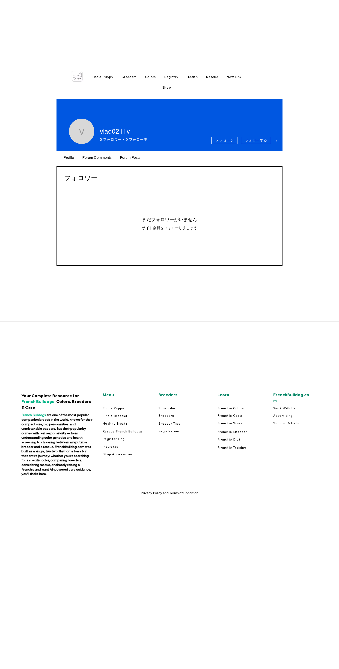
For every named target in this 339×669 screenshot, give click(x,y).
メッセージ (224, 140)
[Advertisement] (138, 32)
